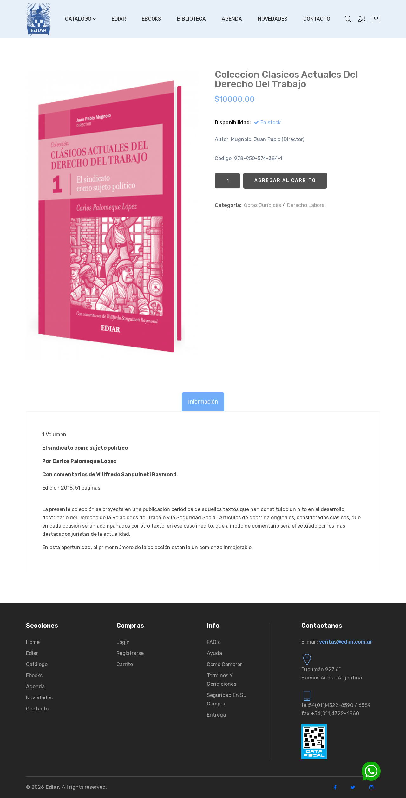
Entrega (216, 715)
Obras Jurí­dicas (262, 205)
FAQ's (213, 642)
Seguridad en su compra (226, 699)
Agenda (232, 19)
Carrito (124, 664)
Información (203, 402)
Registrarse (130, 653)
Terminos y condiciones (221, 679)
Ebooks (151, 19)
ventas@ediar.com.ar (345, 642)
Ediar (119, 19)
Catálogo (37, 664)
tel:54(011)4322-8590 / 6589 (336, 705)
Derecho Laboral (306, 205)
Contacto (316, 19)
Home (33, 642)
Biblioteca (191, 19)
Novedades (272, 19)
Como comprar (224, 664)
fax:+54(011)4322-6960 (330, 713)
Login (123, 642)
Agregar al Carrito (285, 180)
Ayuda (214, 653)
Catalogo (79, 19)
